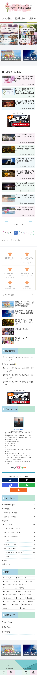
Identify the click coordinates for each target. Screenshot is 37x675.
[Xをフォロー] (15, 467)
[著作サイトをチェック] (12, 467)
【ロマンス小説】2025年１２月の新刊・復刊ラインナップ (18, 358)
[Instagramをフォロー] (18, 467)
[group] (11, 56)
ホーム (10, 666)
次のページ (18, 224)
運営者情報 (6, 632)
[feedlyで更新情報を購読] (21, 467)
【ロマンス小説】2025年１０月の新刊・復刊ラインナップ (18, 376)
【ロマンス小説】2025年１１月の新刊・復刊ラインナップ (18, 369)
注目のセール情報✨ (9, 364)
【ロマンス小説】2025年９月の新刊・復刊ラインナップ (18, 383)
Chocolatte (18, 429)
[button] (33, 55)
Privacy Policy (7, 622)
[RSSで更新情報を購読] (24, 467)
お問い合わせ (6, 627)
